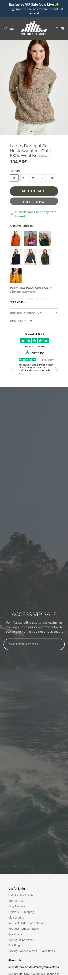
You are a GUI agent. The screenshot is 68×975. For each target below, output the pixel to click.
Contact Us (15, 901)
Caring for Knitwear (21, 940)
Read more (17, 302)
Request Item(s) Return (23, 929)
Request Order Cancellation (26, 923)
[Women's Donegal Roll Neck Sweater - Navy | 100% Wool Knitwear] (17, 258)
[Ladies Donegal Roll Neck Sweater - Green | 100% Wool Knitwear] (46, 258)
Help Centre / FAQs (20, 895)
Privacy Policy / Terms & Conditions (31, 951)
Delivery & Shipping (21, 912)
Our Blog (14, 945)
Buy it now (34, 202)
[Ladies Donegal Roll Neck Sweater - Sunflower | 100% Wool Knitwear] (17, 277)
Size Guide (15, 934)
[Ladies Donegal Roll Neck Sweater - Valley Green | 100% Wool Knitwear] (46, 240)
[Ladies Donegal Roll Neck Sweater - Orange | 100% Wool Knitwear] (17, 240)
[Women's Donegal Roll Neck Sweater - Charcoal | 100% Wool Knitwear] (31, 258)
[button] (31, 131)
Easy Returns (16, 906)
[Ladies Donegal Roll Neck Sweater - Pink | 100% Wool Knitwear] (31, 240)
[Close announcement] (62, 8)
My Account (16, 917)
